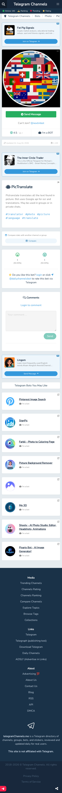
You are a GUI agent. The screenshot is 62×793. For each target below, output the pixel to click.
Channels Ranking (31, 595)
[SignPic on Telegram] (58, 416)
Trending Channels (31, 583)
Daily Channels (31, 653)
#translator (15, 214)
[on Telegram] (58, 479)
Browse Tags (31, 614)
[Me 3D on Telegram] (58, 500)
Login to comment (31, 305)
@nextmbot (37, 123)
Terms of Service (31, 782)
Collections (31, 620)
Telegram (31, 634)
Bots (37, 16)
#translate (31, 218)
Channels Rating (31, 589)
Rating (48, 11)
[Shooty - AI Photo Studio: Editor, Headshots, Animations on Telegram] (58, 522)
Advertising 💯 (31, 674)
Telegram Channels (19, 16)
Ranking (24, 11)
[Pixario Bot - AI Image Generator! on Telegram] (58, 544)
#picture (44, 214)
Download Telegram (31, 647)
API (31, 704)
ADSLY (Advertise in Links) (31, 659)
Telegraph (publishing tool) (31, 641)
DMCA (31, 711)
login (39, 275)
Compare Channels (31, 601)
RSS (31, 698)
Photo (48, 16)
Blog (31, 692)
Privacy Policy (31, 776)
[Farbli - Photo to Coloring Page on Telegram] (58, 437)
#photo (31, 214)
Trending (36, 11)
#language (14, 218)
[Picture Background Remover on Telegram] (58, 458)
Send (50, 336)
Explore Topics (31, 607)
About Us (31, 680)
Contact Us (31, 686)
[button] (58, 4)
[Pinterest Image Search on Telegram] (58, 394)
